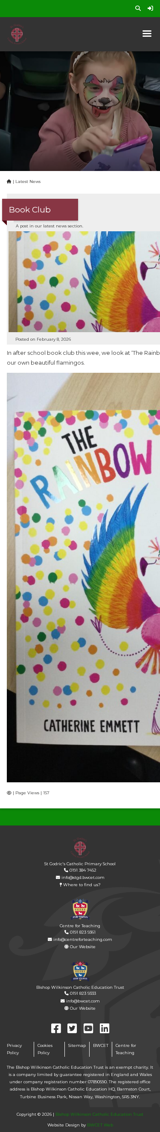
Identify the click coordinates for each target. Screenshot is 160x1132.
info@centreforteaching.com (82, 939)
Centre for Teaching (126, 1049)
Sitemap (77, 1045)
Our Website (82, 946)
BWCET (100, 1045)
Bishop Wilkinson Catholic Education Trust (99, 1114)
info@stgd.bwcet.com (82, 877)
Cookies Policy (45, 1049)
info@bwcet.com (82, 1001)
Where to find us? (81, 884)
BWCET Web (100, 1125)
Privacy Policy (14, 1049)
